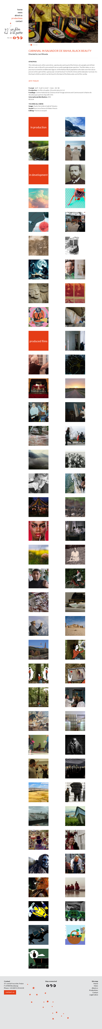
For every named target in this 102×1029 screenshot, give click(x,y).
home (19, 9)
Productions (93, 990)
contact (19, 21)
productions (17, 18)
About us (95, 988)
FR (8, 38)
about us (18, 15)
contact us (10, 992)
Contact (95, 992)
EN (11, 38)
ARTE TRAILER (34, 81)
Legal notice (94, 995)
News (96, 986)
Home (96, 984)
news (20, 12)
